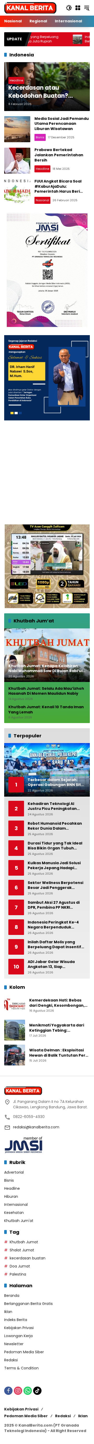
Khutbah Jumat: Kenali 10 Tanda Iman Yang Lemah (46, 710)
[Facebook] (8, 1391)
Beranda (11, 1295)
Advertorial (14, 1172)
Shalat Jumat (22, 1250)
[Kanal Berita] (30, 7)
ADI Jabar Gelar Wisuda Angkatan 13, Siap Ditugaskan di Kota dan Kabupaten (51, 964)
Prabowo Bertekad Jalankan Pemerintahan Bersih (58, 154)
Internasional (16, 1204)
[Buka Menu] (78, 8)
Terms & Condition (21, 1368)
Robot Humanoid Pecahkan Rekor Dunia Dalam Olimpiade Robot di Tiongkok (56, 826)
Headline (16, 80)
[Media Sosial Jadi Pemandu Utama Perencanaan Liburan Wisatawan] (17, 129)
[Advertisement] (47, 472)
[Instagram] (18, 1391)
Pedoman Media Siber (24, 1352)
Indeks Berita (15, 1319)
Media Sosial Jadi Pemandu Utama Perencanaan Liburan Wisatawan (61, 123)
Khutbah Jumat (24, 1242)
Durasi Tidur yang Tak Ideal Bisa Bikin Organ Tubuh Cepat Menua (55, 846)
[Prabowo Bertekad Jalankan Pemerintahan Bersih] (17, 161)
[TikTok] (37, 1391)
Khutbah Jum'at (18, 1220)
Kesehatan (14, 1212)
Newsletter (14, 1344)
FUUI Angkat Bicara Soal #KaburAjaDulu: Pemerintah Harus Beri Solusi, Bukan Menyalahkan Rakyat (61, 191)
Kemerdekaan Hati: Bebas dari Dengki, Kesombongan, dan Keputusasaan (57, 1003)
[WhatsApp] (28, 1391)
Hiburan (11, 1196)
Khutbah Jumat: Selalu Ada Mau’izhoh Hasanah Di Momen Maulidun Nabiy (46, 691)
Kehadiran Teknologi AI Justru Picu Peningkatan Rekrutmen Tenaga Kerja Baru (53, 806)
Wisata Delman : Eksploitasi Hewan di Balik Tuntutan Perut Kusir (59, 1053)
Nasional (42, 200)
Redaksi (11, 1360)
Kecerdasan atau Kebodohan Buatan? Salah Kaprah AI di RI (38, 92)
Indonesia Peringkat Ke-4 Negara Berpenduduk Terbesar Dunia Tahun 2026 (55, 925)
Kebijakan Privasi (19, 1327)
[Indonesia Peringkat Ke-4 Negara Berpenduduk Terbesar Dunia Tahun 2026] (53, 39)
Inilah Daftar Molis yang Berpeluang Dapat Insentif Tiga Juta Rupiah (54, 945)
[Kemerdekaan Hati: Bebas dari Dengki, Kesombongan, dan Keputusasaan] (14, 1005)
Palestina (18, 1274)
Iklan (8, 1311)
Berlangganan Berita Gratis (28, 1303)
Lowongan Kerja (18, 1335)
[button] (69, 8)
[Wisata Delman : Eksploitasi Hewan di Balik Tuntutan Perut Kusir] (14, 1055)
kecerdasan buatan (27, 1258)
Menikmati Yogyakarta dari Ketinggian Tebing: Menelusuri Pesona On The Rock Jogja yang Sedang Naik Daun (58, 1028)
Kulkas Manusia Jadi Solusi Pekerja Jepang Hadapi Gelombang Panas (54, 866)
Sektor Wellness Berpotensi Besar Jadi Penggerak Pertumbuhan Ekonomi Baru (56, 885)
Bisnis (40, 137)
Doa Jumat (20, 1266)
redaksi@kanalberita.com (36, 1127)
